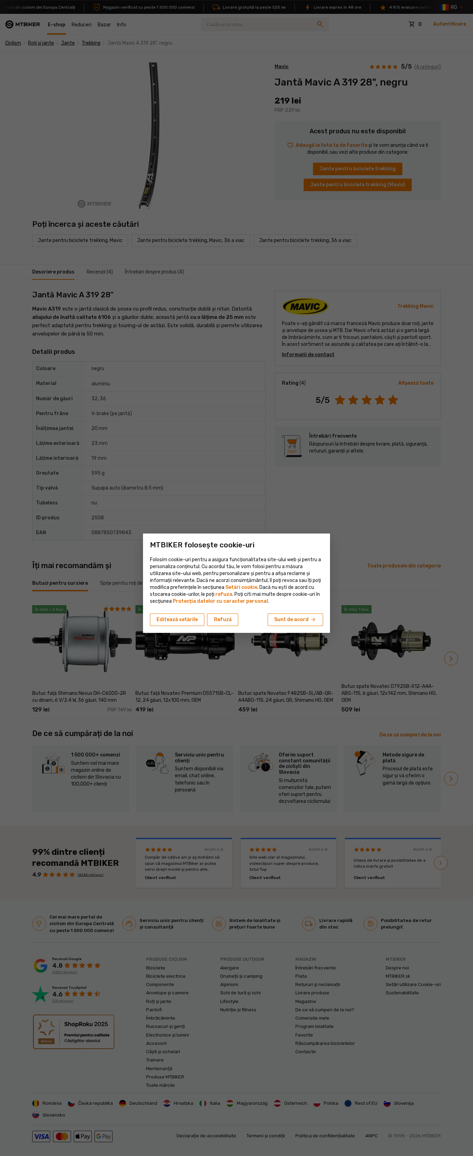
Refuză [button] (223, 619)
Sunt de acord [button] (295, 620)
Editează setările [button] (177, 619)
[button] (223, 594)
